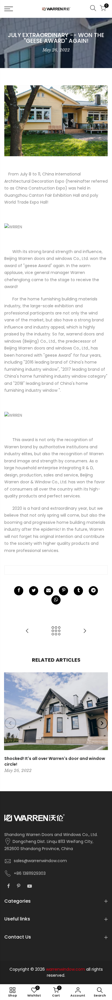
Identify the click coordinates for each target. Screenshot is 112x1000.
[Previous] (10, 723)
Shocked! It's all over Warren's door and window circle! (54, 761)
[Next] (102, 723)
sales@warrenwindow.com (40, 861)
